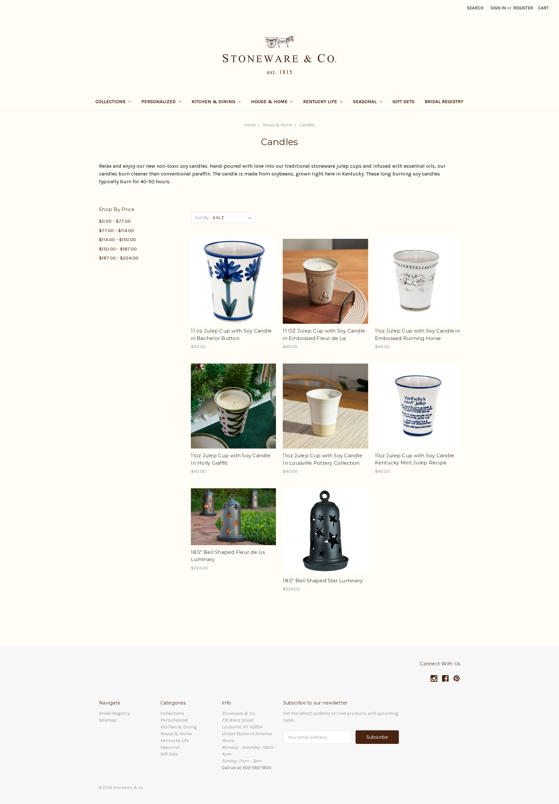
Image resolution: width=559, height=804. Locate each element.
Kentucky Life (320, 101)
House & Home (270, 101)
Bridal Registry (444, 101)
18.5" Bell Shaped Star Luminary (323, 580)
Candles (307, 124)
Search (475, 8)
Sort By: (202, 217)
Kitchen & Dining (214, 101)
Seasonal (365, 101)
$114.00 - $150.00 (117, 239)
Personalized (159, 101)
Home (250, 124)
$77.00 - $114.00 (116, 230)
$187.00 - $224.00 (118, 258)
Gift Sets (403, 101)
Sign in (498, 8)
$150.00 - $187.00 (118, 249)
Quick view (233, 269)
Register (523, 8)
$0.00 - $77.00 (115, 221)
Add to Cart (233, 292)
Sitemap (107, 720)
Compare (231, 281)
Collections (111, 101)
